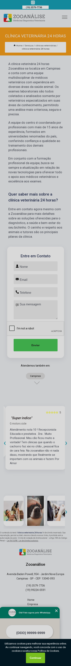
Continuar (35, 657)
